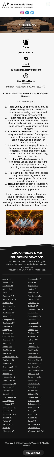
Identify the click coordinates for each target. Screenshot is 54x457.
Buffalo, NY (7, 316)
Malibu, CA (7, 421)
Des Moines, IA (9, 350)
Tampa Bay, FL (34, 407)
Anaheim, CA (8, 282)
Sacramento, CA (34, 357)
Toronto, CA (32, 414)
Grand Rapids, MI (10, 367)
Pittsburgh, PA (33, 333)
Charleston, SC (9, 323)
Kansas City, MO (9, 384)
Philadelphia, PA (34, 326)
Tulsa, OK (32, 421)
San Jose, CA (33, 374)
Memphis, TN (8, 424)
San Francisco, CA (35, 370)
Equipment (28, 107)
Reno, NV (32, 343)
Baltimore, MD (8, 296)
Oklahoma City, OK (35, 309)
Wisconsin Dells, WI (36, 431)
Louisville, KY (8, 411)
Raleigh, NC (33, 340)
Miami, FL (6, 428)
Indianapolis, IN (9, 377)
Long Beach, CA (9, 407)
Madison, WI (7, 418)
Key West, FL (8, 391)
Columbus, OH (8, 340)
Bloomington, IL (9, 306)
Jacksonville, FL (9, 380)
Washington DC (34, 428)
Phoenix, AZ (33, 330)
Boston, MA (7, 309)
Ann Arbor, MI (8, 286)
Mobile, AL (32, 282)
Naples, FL (32, 289)
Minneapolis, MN (34, 279)
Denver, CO (7, 347)
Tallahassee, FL (34, 404)
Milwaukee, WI (8, 431)
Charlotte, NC (8, 326)
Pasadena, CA (33, 320)
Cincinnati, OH (8, 333)
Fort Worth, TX (8, 360)
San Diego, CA (34, 367)
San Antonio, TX (34, 363)
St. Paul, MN (33, 391)
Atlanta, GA (7, 289)
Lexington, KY (8, 404)
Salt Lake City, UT (35, 360)
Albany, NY (7, 279)
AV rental (38, 159)
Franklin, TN (7, 363)
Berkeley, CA (8, 303)
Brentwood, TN (8, 313)
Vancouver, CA (34, 424)
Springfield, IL (33, 387)
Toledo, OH (32, 411)
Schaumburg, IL (34, 377)
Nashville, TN (33, 293)
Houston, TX (7, 374)
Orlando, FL (33, 313)
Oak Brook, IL (33, 303)
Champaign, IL (8, 320)
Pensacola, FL (33, 323)
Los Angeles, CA (9, 414)
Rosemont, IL (33, 353)
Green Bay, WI (8, 370)
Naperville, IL (33, 286)
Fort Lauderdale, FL (10, 357)
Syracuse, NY (33, 401)
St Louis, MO (33, 394)
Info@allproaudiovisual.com (26, 70)
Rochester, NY (33, 347)
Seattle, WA (32, 380)
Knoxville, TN (8, 394)
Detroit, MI (7, 353)
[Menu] (48, 4)
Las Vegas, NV (8, 401)
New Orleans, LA (34, 296)
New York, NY (33, 299)
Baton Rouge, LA (9, 299)
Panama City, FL (34, 316)
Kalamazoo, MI (8, 387)
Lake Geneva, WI (9, 397)
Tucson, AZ (32, 418)
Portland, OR (33, 336)
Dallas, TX (7, 343)
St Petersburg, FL (35, 397)
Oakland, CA (33, 306)
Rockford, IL (33, 350)
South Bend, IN (34, 384)
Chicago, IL (7, 330)
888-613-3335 (26, 52)
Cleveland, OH (8, 336)
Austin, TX (7, 293)
